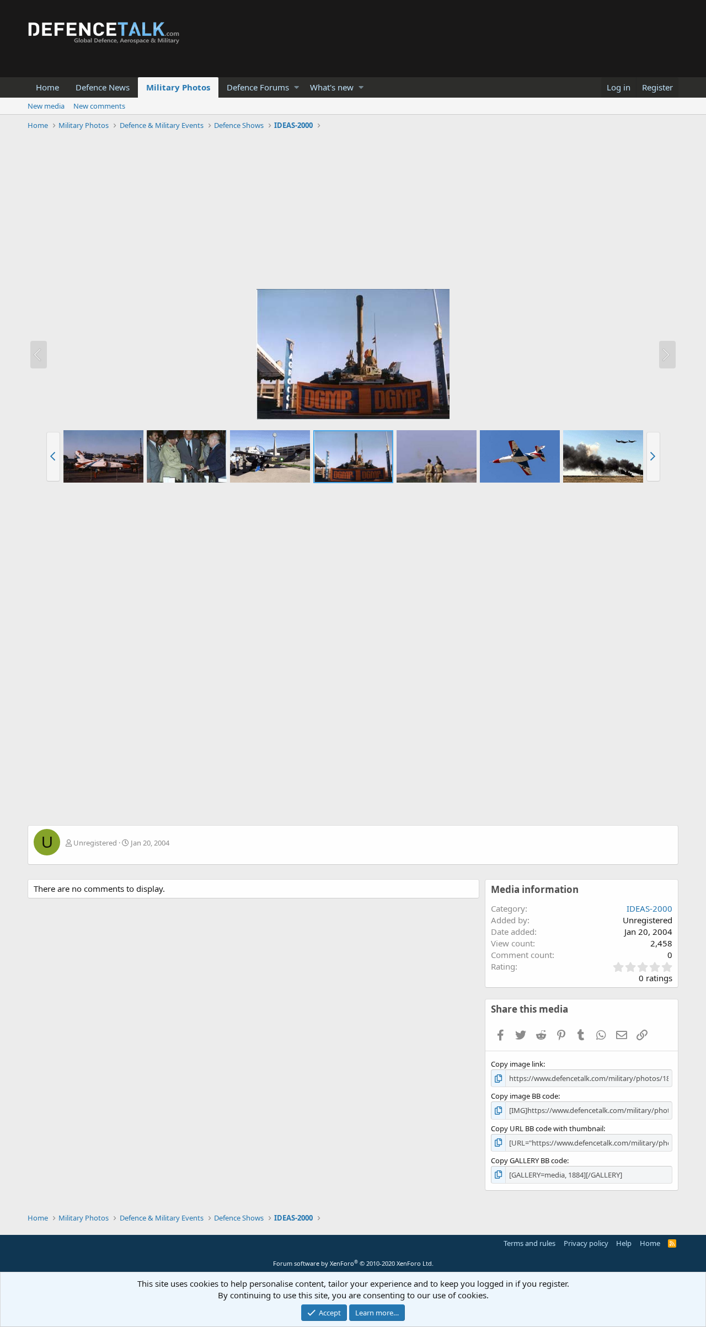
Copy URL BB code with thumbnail (547, 1128)
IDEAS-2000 (649, 908)
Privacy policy (586, 1243)
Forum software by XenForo (353, 1263)
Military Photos (178, 87)
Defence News (103, 87)
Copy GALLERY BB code (529, 1160)
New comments (99, 106)
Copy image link (517, 1064)
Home (47, 87)
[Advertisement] (353, 211)
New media (46, 106)
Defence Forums (258, 87)
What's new (332, 87)
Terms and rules (529, 1243)
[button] (296, 87)
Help (624, 1243)
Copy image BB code (524, 1096)
